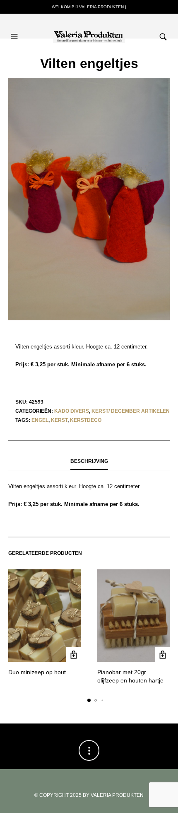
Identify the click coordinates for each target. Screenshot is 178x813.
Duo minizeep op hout (37, 672)
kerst (59, 420)
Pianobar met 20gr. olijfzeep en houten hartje (130, 676)
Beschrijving (89, 461)
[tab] (89, 461)
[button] (15, 28)
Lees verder (73, 654)
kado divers (71, 411)
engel (39, 420)
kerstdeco (85, 420)
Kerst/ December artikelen (130, 411)
